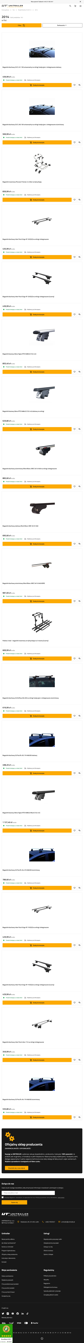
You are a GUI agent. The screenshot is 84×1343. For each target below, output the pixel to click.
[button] (14, 1324)
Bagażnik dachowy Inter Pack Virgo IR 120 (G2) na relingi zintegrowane (26, 239)
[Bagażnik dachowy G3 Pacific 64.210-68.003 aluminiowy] (42, 852)
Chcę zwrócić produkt (8, 1288)
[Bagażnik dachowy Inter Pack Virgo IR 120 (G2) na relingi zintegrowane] (42, 221)
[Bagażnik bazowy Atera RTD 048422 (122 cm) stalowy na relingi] (42, 393)
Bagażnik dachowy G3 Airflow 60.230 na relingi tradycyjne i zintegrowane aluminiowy (31, 698)
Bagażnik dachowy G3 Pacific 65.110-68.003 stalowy (20, 755)
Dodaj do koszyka (38, 85)
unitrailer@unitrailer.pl (68, 1222)
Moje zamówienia (9, 1270)
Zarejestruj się (6, 1296)
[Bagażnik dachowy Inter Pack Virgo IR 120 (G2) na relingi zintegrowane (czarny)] (42, 278)
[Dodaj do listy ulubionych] (74, 85)
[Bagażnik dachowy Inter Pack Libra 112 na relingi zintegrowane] (42, 1024)
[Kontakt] (42, 1215)
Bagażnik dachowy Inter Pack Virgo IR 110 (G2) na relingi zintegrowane (26, 927)
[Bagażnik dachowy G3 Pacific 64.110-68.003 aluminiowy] (42, 1081)
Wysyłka (46, 1279)
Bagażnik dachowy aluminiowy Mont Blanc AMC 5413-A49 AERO (24, 583)
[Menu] (81, 6)
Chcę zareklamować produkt (10, 1284)
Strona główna (5, 10)
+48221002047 (50, 1222)
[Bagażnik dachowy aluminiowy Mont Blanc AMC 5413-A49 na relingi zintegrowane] (42, 451)
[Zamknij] (80, 2)
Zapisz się (14, 1202)
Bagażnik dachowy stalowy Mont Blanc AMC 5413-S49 (20, 526)
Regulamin (47, 1283)
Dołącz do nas (8, 1183)
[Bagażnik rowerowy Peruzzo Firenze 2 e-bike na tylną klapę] (42, 164)
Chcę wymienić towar (8, 1292)
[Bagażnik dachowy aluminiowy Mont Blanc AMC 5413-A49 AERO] (42, 565)
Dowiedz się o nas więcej (16, 1168)
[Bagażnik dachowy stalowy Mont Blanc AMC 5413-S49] (42, 508)
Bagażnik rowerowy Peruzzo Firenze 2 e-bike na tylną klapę (22, 182)
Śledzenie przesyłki (7, 1280)
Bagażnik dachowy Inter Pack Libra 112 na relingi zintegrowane (23, 1042)
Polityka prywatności (50, 1276)
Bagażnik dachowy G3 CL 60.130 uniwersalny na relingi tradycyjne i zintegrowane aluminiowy (33, 124)
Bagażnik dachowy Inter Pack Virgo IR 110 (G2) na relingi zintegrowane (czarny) (28, 985)
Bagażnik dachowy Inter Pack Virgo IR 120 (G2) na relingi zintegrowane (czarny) (28, 296)
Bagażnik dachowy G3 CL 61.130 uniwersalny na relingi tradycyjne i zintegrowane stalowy (32, 67)
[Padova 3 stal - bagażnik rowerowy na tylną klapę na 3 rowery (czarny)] (42, 623)
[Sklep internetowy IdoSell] (42, 1338)
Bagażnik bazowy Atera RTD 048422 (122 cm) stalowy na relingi (23, 411)
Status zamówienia (7, 1276)
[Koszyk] (75, 6)
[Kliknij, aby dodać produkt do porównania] (79, 85)
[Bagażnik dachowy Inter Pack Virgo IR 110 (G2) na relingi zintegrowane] (42, 909)
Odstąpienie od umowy (50, 1287)
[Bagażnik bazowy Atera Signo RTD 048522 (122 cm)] (42, 336)
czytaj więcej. (61, 1197)
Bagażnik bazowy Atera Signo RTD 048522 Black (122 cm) (21, 813)
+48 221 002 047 (48, 2)
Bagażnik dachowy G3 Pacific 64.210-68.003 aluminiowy (21, 870)
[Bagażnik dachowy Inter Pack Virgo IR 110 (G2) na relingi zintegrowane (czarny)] (42, 967)
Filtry (19, 25)
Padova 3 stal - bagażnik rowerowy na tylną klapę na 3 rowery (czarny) (25, 641)
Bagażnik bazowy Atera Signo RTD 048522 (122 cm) (19, 354)
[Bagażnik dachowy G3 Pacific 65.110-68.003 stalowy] (42, 737)
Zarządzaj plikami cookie (51, 1295)
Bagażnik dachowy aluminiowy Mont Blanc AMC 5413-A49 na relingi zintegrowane (30, 469)
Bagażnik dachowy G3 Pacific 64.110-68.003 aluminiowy (21, 1099)
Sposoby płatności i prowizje (52, 1291)
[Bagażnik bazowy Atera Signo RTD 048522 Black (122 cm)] (42, 795)
